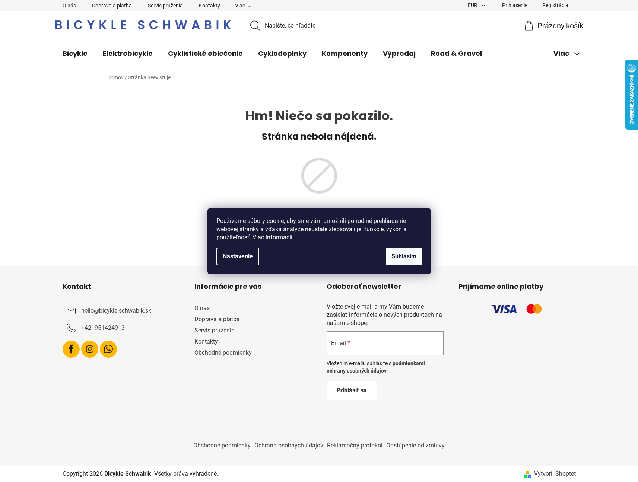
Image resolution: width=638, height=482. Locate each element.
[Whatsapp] (108, 349)
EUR (473, 5)
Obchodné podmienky (223, 352)
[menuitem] (75, 53)
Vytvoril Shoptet (555, 473)
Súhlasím (403, 256)
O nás (69, 6)
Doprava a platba (112, 6)
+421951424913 (103, 327)
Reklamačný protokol (355, 445)
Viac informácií (272, 237)
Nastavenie (238, 256)
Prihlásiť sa (352, 390)
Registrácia (555, 5)
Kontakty (209, 6)
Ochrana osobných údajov (288, 445)
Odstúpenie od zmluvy (415, 445)
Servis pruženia (165, 6)
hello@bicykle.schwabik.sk (116, 310)
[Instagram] (89, 349)
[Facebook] (71, 349)
